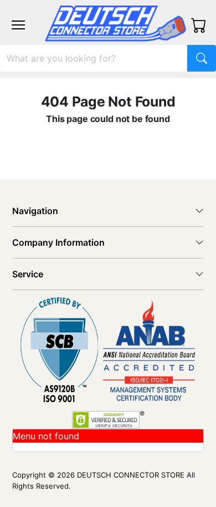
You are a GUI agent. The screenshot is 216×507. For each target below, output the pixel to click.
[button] (18, 25)
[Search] (201, 58)
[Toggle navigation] (18, 25)
